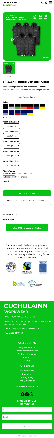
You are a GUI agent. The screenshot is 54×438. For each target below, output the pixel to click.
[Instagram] (27, 394)
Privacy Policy (27, 377)
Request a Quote (27, 347)
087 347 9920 (17, 333)
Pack (9, 76)
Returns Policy (27, 370)
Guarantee (27, 374)
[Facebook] (23, 394)
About (27, 360)
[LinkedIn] (31, 394)
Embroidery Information (27, 350)
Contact (27, 357)
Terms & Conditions (27, 380)
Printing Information (27, 354)
